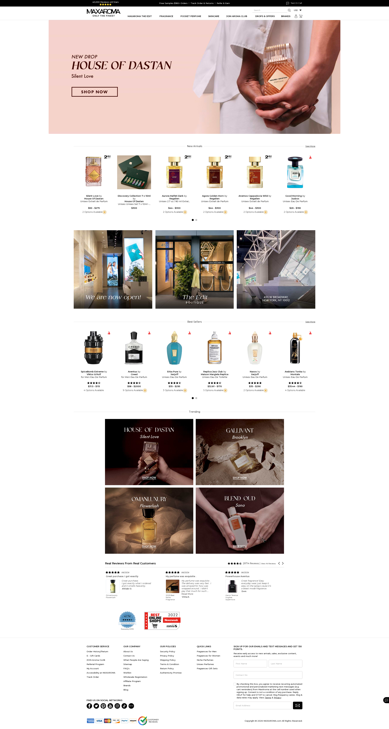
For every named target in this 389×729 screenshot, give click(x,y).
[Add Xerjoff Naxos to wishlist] (252, 368)
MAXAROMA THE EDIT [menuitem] (140, 16)
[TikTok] (124, 705)
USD (296, 10)
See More (310, 146)
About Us (128, 651)
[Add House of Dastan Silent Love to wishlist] (91, 193)
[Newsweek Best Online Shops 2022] (162, 621)
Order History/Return (97, 651)
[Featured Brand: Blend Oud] (240, 520)
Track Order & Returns (202, 3)
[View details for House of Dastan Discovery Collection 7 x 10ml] (134, 172)
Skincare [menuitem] (213, 16)
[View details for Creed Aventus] (134, 348)
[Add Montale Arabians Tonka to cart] (297, 368)
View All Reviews (268, 563)
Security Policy (167, 651)
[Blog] (131, 705)
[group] (194, 77)
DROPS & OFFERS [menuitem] (265, 16)
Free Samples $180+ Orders (173, 3)
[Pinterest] (103, 705)
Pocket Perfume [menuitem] (191, 16)
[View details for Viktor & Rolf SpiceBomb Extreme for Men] (94, 348)
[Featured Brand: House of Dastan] (149, 452)
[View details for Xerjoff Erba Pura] (174, 348)
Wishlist (127, 672)
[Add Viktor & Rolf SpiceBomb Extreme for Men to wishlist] (91, 368)
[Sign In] (296, 16)
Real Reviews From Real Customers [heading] (130, 563)
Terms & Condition (169, 664)
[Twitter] (96, 705)
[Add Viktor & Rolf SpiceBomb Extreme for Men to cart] (96, 368)
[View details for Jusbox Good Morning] (295, 172)
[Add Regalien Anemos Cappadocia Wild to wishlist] (252, 193)
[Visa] (99, 720)
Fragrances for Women (208, 655)
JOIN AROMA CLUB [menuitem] (236, 16)
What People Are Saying (136, 660)
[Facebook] (89, 705)
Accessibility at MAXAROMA (101, 672)
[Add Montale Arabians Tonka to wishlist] (293, 368)
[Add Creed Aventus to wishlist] (132, 368)
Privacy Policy (167, 655)
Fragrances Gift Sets (207, 668)
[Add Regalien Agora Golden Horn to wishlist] (212, 193)
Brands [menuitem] (285, 16)
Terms (268, 697)
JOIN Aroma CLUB (96, 660)
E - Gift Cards (93, 655)
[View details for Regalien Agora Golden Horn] (215, 172)
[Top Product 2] (194, 269)
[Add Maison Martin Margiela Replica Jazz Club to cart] (217, 368)
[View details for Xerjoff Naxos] (255, 348)
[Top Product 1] (113, 269)
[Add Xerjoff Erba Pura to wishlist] (172, 368)
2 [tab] (196, 220)
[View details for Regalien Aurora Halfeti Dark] (174, 172)
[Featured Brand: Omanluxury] (149, 520)
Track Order (93, 677)
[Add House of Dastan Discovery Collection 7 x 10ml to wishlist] (132, 193)
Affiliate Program (132, 681)
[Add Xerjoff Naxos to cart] (257, 368)
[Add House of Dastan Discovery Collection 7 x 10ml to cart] (136, 193)
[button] (279, 563)
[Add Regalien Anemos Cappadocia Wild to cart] (257, 193)
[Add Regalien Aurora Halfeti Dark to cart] (177, 193)
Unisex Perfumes (205, 664)
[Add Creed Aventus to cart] (136, 368)
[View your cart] (300, 16)
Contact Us (129, 655)
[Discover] (116, 720)
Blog (125, 689)
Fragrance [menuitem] (166, 16)
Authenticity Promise (171, 672)
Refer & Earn (223, 3)
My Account (93, 668)
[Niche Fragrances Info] (104, 212)
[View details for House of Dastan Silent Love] (94, 172)
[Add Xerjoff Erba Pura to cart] (177, 368)
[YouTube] (110, 705)
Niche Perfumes (205, 660)
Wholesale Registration (135, 677)
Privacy (277, 697)
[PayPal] (124, 720)
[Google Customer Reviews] (148, 720)
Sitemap (127, 664)
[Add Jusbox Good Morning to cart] (297, 193)
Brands (127, 685)
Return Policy (167, 668)
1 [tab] (192, 220)
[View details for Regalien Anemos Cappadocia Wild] (255, 172)
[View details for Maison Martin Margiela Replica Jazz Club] (215, 348)
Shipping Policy (168, 660)
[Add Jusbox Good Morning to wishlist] (293, 193)
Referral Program (95, 664)
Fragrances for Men (207, 651)
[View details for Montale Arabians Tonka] (295, 348)
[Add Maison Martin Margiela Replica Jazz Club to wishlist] (212, 368)
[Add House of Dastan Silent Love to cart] (96, 193)
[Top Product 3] (276, 269)
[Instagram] (117, 705)
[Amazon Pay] (133, 720)
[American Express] (90, 720)
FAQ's (126, 668)
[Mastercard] (107, 720)
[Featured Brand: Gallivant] (240, 452)
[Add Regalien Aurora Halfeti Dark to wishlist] (172, 193)
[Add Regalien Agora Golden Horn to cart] (217, 193)
